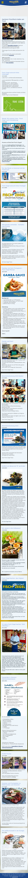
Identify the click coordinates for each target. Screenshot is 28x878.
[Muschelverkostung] (14, 39)
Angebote (11, 55)
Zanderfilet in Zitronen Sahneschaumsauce (12, 747)
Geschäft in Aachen (13, 45)
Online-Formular (6, 161)
